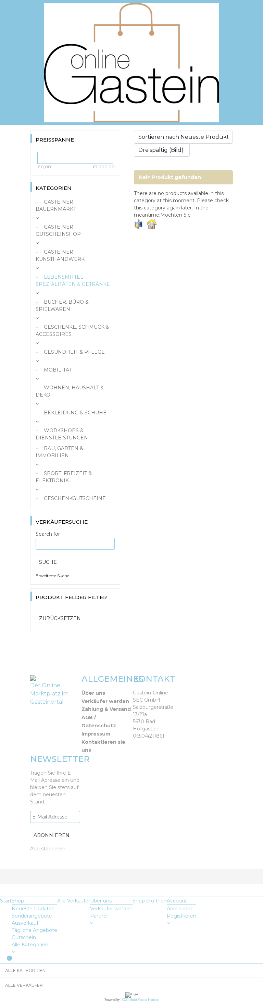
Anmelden (179, 909)
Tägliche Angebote (34, 930)
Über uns (93, 693)
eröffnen (150, 901)
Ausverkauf (25, 923)
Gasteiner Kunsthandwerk (60, 255)
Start (6, 901)
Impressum (96, 734)
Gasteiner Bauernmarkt (56, 205)
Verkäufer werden (105, 701)
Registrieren (181, 916)
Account (177, 901)
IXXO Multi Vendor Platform (140, 1000)
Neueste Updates (33, 909)
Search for (48, 534)
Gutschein (24, 937)
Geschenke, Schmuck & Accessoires (72, 330)
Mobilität (57, 370)
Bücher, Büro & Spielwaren (62, 305)
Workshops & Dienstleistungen (62, 434)
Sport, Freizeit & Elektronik (64, 477)
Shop (18, 901)
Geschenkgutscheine (74, 498)
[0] (2, 959)
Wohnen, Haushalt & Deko (70, 391)
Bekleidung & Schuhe (74, 413)
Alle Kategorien (30, 945)
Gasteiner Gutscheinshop (58, 230)
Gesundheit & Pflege (73, 352)
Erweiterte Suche (52, 575)
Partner (99, 916)
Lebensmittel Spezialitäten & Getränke (73, 280)
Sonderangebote (32, 916)
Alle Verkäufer (73, 901)
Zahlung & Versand (106, 709)
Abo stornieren (47, 849)
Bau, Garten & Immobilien (59, 452)
